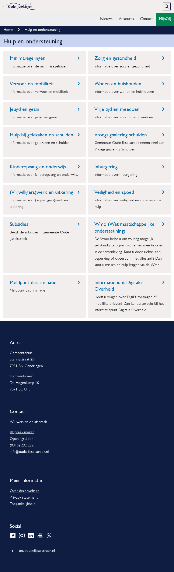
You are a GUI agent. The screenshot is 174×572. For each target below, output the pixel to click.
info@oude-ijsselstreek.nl (29, 452)
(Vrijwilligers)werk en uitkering (41, 192)
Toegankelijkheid (22, 504)
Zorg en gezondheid (115, 58)
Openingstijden (21, 439)
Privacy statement (24, 498)
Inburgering (106, 167)
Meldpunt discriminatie (33, 282)
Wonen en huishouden (117, 84)
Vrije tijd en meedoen (116, 109)
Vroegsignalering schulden (120, 135)
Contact (146, 19)
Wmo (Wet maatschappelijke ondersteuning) (124, 227)
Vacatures (126, 19)
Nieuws (106, 19)
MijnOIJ (165, 19)
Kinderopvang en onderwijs (38, 167)
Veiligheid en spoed (114, 192)
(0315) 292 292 (22, 446)
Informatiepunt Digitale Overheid (118, 285)
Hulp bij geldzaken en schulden (41, 135)
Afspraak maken (22, 432)
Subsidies (19, 224)
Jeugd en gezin (24, 109)
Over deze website (24, 491)
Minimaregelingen (27, 58)
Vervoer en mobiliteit (32, 84)
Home (8, 30)
